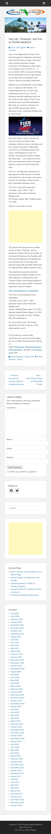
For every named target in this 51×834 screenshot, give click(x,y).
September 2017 (17, 773)
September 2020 (17, 669)
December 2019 (17, 695)
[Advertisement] (25, 226)
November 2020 (17, 663)
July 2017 (15, 779)
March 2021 (16, 651)
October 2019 (16, 701)
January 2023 (16, 622)
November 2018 (17, 733)
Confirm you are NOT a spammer (22, 472)
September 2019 (17, 704)
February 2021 (17, 654)
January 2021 (16, 657)
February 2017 (17, 794)
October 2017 (16, 770)
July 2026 (15, 613)
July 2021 (15, 639)
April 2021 (15, 648)
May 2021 (15, 645)
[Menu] (7, 3)
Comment (11, 408)
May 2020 (15, 680)
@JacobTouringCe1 (33, 347)
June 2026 (15, 616)
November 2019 (17, 698)
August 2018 (16, 741)
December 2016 (17, 800)
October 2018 (16, 735)
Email (9, 448)
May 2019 (15, 715)
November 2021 (17, 628)
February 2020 (17, 689)
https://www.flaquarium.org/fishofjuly (23, 291)
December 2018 (17, 730)
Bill (24, 47)
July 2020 (15, 674)
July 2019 (15, 709)
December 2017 (17, 765)
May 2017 (15, 785)
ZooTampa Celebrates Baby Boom (25, 595)
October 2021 (16, 631)
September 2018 (17, 738)
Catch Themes (30, 830)
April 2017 (15, 788)
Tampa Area (29, 357)
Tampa (19, 359)
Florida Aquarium (17, 357)
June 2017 (15, 782)
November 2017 (17, 768)
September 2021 (17, 634)
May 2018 (15, 750)
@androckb (19, 347)
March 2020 (16, 686)
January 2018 (16, 762)
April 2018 (15, 753)
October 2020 (16, 666)
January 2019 (16, 727)
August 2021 (16, 637)
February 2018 (17, 759)
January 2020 (16, 692)
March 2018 (16, 756)
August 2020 (16, 672)
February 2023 (17, 619)
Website (10, 457)
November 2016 (17, 802)
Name (10, 439)
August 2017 (16, 776)
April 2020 (15, 683)
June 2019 (15, 712)
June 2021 (15, 642)
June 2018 (15, 747)
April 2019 (15, 718)
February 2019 (17, 724)
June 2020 (15, 677)
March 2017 (16, 791)
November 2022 (17, 625)
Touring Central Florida (30, 825)
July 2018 (15, 744)
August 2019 (16, 706)
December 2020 (17, 660)
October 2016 (16, 805)
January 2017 (16, 797)
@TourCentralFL (15, 350)
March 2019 (16, 721)
